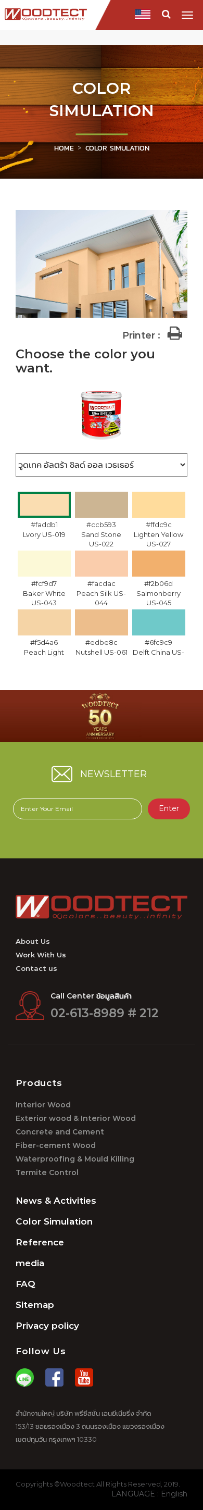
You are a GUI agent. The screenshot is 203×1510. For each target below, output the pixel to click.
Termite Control (47, 1172)
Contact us (36, 969)
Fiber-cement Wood (56, 1145)
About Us (33, 941)
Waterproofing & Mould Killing (75, 1159)
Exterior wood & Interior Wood (76, 1118)
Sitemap (35, 1305)
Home (64, 148)
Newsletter (113, 774)
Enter (169, 808)
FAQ (25, 1284)
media (30, 1263)
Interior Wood (43, 1105)
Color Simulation (54, 1221)
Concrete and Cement (60, 1132)
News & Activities (56, 1200)
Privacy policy (47, 1325)
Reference (40, 1242)
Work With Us (41, 955)
